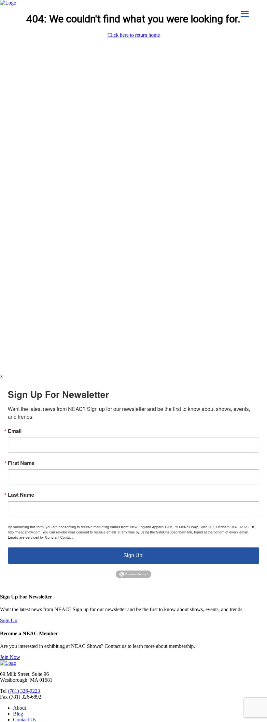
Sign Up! (133, 555)
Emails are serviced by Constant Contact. (41, 537)
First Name (21, 463)
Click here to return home (133, 35)
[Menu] (245, 14)
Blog (18, 713)
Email (14, 431)
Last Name (21, 494)
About (19, 708)
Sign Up (8, 620)
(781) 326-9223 (24, 691)
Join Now (10, 657)
